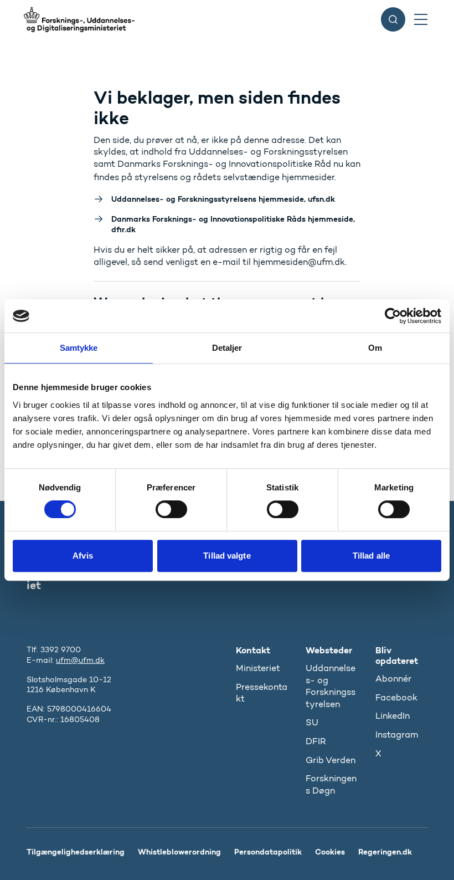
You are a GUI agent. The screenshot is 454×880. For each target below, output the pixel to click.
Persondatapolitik (268, 852)
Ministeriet (258, 668)
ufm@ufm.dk (80, 660)
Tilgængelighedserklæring (76, 852)
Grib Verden (330, 760)
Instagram (396, 734)
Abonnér (393, 678)
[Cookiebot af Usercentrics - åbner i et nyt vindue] (392, 316)
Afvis (83, 555)
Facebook (396, 697)
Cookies (330, 852)
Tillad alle (371, 555)
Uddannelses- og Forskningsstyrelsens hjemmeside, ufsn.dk (223, 199)
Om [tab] (375, 347)
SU (312, 722)
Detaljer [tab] (227, 347)
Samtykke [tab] (79, 347)
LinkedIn (392, 715)
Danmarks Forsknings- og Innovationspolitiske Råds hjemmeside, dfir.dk (233, 224)
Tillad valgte (226, 555)
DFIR (316, 741)
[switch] (171, 509)
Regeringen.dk (385, 852)
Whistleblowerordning (179, 852)
